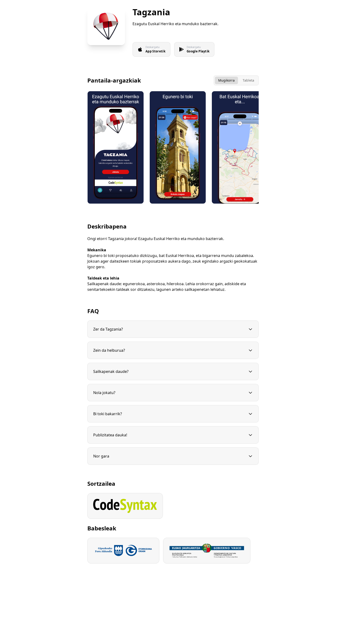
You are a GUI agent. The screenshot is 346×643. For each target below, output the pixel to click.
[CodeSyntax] (125, 506)
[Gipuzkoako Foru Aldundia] (123, 551)
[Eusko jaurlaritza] (206, 551)
